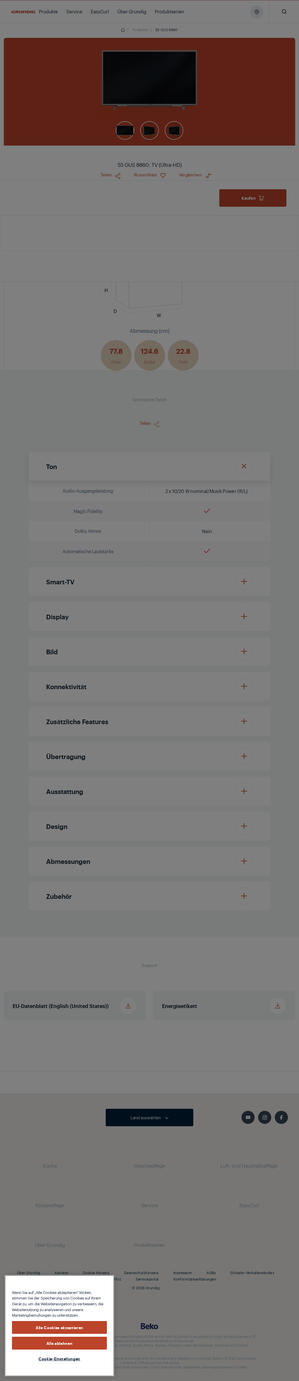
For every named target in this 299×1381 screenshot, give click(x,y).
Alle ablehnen (59, 1343)
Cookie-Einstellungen (59, 1358)
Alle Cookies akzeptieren (59, 1327)
